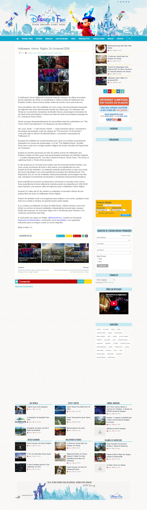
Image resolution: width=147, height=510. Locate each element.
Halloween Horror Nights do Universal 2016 (27, 259)
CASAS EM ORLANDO (62, 38)
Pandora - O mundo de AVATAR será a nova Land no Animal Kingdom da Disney (119, 419)
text (100, 261)
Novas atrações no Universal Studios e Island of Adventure (117, 445)
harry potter (107, 340)
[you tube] (122, 91)
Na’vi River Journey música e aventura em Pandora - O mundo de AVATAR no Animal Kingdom (119, 409)
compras (127, 347)
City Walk (115, 343)
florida (118, 329)
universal (50, 53)
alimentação (110, 354)
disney (113, 329)
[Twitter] (118, 91)
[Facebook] (105, 91)
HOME (18, 2)
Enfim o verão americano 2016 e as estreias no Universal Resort (76, 259)
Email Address (113, 237)
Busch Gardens (118, 333)
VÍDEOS (73, 38)
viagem (110, 333)
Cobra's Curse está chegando (37, 407)
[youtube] (121, 2)
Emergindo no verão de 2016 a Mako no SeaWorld (38, 429)
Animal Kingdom (123, 336)
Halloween (30, 53)
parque (115, 336)
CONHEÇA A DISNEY (99, 38)
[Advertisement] (112, 377)
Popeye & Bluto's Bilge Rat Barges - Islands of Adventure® (119, 455)
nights (39, 53)
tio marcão (44, 53)
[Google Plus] (110, 91)
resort (114, 340)
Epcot (109, 336)
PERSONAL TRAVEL (27, 38)
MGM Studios (111, 357)
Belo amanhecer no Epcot (76, 428)
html (100, 259)
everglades (119, 354)
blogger (80, 281)
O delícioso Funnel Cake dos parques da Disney (118, 57)
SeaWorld (99, 340)
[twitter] (126, 2)
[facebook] (118, 2)
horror (34, 53)
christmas (108, 350)
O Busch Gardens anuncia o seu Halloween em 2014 (38, 465)
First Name (100, 243)
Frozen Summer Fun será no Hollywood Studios (76, 468)
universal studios (57, 53)
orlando (99, 329)
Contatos (120, 38)
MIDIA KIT (111, 38)
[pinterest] (123, 2)
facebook (88, 281)
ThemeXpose (18, 495)
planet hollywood (101, 357)
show (121, 350)
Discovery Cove (118, 347)
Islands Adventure (101, 347)
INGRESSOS (49, 38)
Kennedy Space (101, 354)
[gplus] (129, 2)
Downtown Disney (125, 343)
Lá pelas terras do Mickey (116, 465)
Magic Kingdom (101, 336)
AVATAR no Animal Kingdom (116, 428)
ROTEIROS (39, 38)
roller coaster (100, 350)
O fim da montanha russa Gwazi (39, 454)
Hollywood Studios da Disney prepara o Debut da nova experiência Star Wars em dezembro (77, 457)
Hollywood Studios (123, 340)
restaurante (100, 343)
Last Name (100, 250)
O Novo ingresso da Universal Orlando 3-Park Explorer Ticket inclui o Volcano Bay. (52, 258)
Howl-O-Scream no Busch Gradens (39, 443)
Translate (110, 282)
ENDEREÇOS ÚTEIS (84, 38)
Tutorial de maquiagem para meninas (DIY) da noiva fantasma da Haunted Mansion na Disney (120, 69)
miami (115, 350)
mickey (110, 347)
